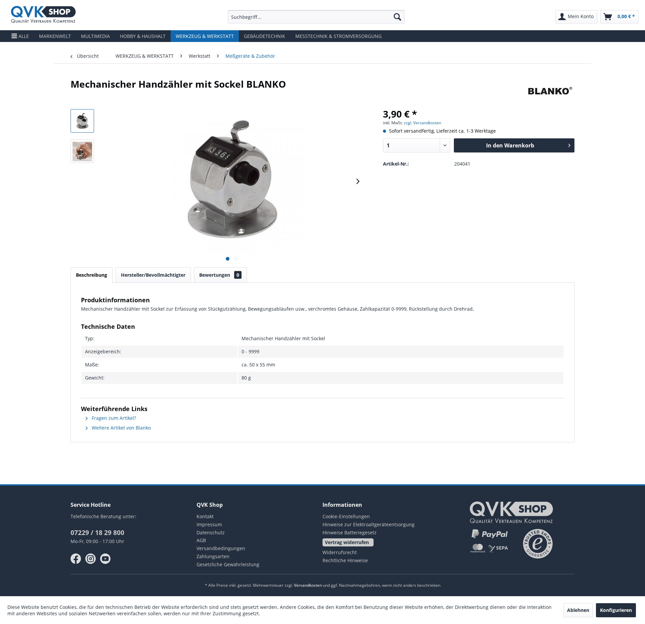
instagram (90, 559)
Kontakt (205, 516)
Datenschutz (211, 532)
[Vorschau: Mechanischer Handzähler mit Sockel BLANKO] (82, 121)
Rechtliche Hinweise (345, 560)
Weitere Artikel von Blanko (120, 428)
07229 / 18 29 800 (97, 532)
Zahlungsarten (213, 556)
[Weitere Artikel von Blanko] (549, 90)
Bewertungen (219, 275)
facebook (76, 559)
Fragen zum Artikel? (113, 418)
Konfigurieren (616, 610)
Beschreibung (91, 275)
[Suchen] (397, 17)
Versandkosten (308, 585)
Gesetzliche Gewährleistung (228, 564)
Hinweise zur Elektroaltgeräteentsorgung (368, 524)
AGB (201, 540)
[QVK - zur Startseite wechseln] (43, 15)
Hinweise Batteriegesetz (349, 532)
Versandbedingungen (221, 548)
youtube (105, 559)
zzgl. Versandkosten (422, 123)
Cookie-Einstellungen (346, 516)
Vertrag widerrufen (347, 542)
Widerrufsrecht (339, 552)
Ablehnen (578, 610)
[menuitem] (316, 17)
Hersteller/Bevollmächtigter (153, 275)
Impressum (209, 524)
